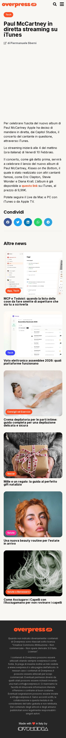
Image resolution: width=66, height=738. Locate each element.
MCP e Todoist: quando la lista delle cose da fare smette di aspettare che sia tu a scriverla (31, 301)
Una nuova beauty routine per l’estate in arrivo (31, 542)
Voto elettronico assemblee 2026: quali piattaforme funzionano (32, 362)
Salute (11, 532)
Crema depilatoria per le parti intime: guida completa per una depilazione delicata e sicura (30, 422)
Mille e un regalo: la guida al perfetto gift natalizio (30, 483)
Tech (8, 14)
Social (11, 473)
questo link (30, 186)
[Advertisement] (33, 82)
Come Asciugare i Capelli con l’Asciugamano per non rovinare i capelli (33, 601)
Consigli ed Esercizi (18, 411)
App (9, 290)
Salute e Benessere (18, 591)
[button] (55, 4)
